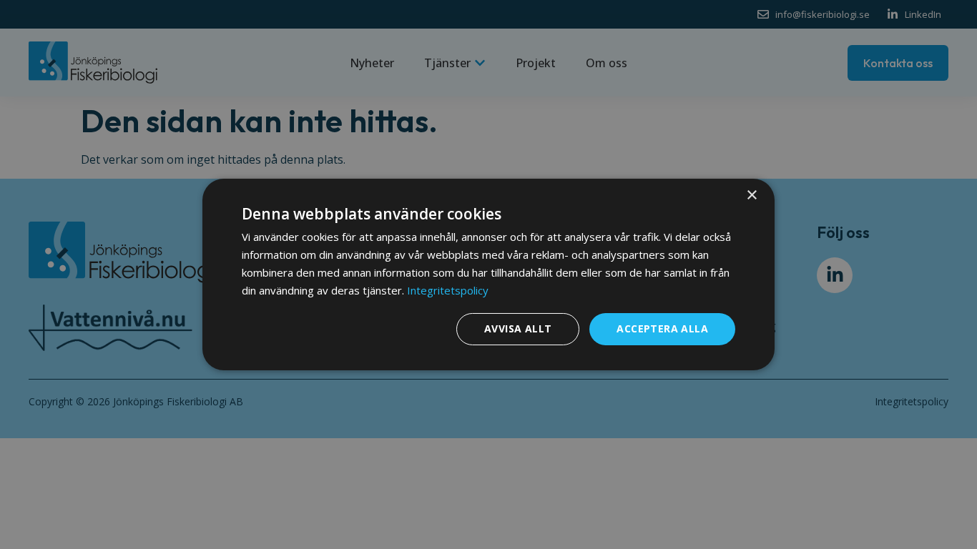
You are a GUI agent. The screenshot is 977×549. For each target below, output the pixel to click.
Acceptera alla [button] (662, 328)
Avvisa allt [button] (517, 328)
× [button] (751, 195)
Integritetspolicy (447, 290)
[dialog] (488, 274)
